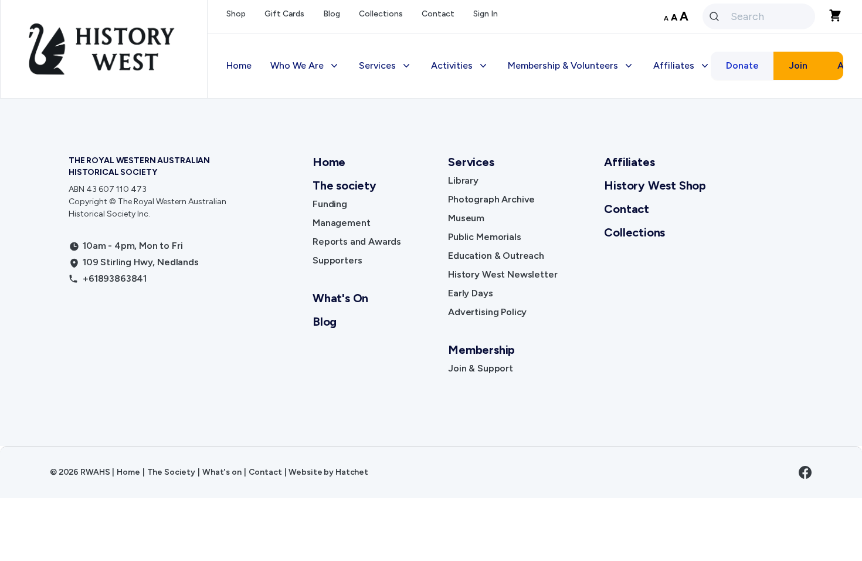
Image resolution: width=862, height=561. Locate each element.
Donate (742, 65)
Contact (438, 14)
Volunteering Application (571, 138)
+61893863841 (115, 278)
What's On (340, 298)
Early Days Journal (408, 255)
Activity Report (696, 185)
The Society (171, 472)
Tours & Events (472, 161)
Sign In (485, 14)
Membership (543, 114)
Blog (331, 14)
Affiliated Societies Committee (731, 255)
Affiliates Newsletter (709, 161)
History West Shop (409, 302)
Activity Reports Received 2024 (732, 208)
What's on (222, 472)
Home (239, 65)
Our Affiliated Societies (715, 138)
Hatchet (351, 472)
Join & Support (480, 368)
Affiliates (629, 162)
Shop (236, 14)
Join (798, 65)
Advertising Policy (407, 279)
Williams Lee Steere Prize (494, 185)
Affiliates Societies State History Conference (736, 286)
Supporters (337, 260)
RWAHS (95, 472)
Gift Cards (284, 14)
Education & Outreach (416, 208)
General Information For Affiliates (737, 232)
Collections (381, 14)
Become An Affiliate (706, 114)
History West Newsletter (422, 232)
